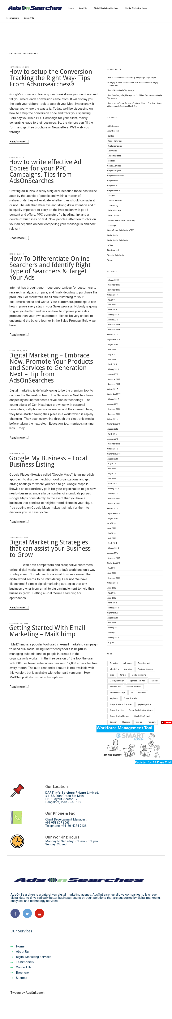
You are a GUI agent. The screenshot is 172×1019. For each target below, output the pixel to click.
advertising (114, 669)
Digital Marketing (114, 141)
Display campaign (114, 146)
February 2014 (113, 548)
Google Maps (112, 180)
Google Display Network (119, 716)
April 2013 (111, 573)
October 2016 (112, 419)
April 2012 (111, 598)
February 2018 (113, 369)
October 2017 (112, 389)
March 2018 (112, 364)
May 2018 (111, 354)
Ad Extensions (113, 126)
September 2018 (113, 339)
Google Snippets (113, 190)
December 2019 (113, 285)
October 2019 (112, 295)
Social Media (112, 235)
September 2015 (113, 454)
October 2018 (112, 334)
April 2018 (111, 359)
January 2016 (112, 439)
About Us (83, 8)
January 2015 (112, 493)
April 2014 (111, 538)
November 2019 (113, 290)
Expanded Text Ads (137, 681)
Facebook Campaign (117, 692)
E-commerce (112, 151)
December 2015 (113, 444)
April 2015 (111, 478)
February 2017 (113, 399)
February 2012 (113, 608)
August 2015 (112, 459)
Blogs (112, 675)
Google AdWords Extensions (121, 704)
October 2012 (112, 583)
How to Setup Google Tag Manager (120, 90)
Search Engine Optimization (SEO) (120, 230)
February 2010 (113, 637)
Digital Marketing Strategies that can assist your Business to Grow (50, 548)
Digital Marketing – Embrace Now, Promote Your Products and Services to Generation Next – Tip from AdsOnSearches (51, 368)
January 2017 (112, 404)
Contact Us (29, 18)
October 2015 (112, 449)
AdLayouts (127, 663)
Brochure (22, 972)
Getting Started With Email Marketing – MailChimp (47, 631)
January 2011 (112, 632)
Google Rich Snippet (142, 716)
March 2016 (112, 434)
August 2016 (112, 429)
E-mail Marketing (114, 156)
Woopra (110, 260)
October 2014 (112, 508)
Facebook (111, 161)
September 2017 (113, 394)
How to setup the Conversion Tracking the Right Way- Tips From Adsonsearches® (50, 78)
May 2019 (111, 300)
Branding (110, 136)
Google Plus (112, 185)
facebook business (133, 686)
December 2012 (113, 578)
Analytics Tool (113, 131)
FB (132, 692)
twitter (110, 245)
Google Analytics (114, 170)
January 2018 (112, 374)
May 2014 (111, 533)
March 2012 (112, 603)
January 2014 (112, 553)
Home (71, 8)
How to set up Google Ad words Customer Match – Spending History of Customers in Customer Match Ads (134, 105)
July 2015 (111, 463)
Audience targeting (145, 669)
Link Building (112, 205)
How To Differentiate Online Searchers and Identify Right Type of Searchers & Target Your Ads (50, 268)
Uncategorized (113, 250)
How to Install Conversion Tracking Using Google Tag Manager (131, 77)
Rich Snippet (112, 225)
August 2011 (112, 618)
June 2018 (111, 349)
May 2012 (111, 593)
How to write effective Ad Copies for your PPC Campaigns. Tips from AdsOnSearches (45, 171)
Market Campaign (114, 210)
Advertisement (144, 663)
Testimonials (12, 18)
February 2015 (113, 488)
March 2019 (112, 310)
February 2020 (113, 280)
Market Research (114, 215)
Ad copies (114, 663)
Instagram (111, 195)
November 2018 (113, 329)
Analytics (128, 669)
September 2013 (113, 563)
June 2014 (111, 528)
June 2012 (111, 588)
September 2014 (113, 513)
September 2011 (113, 613)
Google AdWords (114, 166)
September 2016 (113, 424)
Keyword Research (114, 200)
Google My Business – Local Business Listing (48, 461)
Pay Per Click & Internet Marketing (120, 220)
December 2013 (113, 558)
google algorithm (144, 704)
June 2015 (111, 468)
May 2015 (111, 473)
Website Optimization (116, 255)
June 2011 (111, 622)
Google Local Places (115, 175)
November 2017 (113, 384)
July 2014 (111, 523)
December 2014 (113, 498)
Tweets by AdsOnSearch (27, 992)
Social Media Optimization (118, 240)
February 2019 (113, 315)
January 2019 (112, 320)
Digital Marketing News (136, 8)
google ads (114, 698)
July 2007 (111, 642)
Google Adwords (130, 698)
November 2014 (113, 503)
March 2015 (112, 483)
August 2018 (112, 344)
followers (142, 692)
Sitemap (21, 977)
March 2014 (112, 543)
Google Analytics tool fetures (140, 710)
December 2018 (113, 324)
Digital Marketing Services (106, 8)
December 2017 (113, 379)
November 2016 (113, 414)
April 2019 (111, 304)
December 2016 (113, 409)
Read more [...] (19, 141)
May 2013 (111, 568)
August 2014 (112, 518)
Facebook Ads (115, 686)
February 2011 (113, 627)
